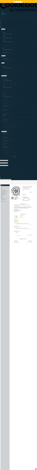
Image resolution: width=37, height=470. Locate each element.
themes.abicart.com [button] (5, 120)
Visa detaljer (1, 27)
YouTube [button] (4, 95)
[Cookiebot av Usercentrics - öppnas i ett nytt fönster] (18, 11)
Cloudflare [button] (4, 32)
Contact (2, 200)
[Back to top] (35, 469)
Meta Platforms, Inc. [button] (5, 79)
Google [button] (4, 40)
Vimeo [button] (4, 48)
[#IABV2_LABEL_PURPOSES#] (4, 160)
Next (20, 190)
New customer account (3, 201)
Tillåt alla (10, 179)
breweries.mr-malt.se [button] (6, 133)
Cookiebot (14, 156)
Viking (17, 211)
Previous (10, 190)
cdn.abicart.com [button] (5, 138)
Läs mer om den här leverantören (7, 33)
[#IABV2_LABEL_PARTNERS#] (4, 165)
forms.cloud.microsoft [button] (6, 53)
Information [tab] (3, 13)
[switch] (1, 56)
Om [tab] (1, 14)
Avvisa (1, 179)
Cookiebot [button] (4, 36)
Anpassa (7, 179)
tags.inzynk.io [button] (5, 110)
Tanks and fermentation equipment (3, 194)
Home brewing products (3, 199)
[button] (20, 115)
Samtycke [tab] (2, 12)
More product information (17, 210)
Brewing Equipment (3, 193)
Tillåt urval (4, 179)
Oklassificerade (4, 131)
